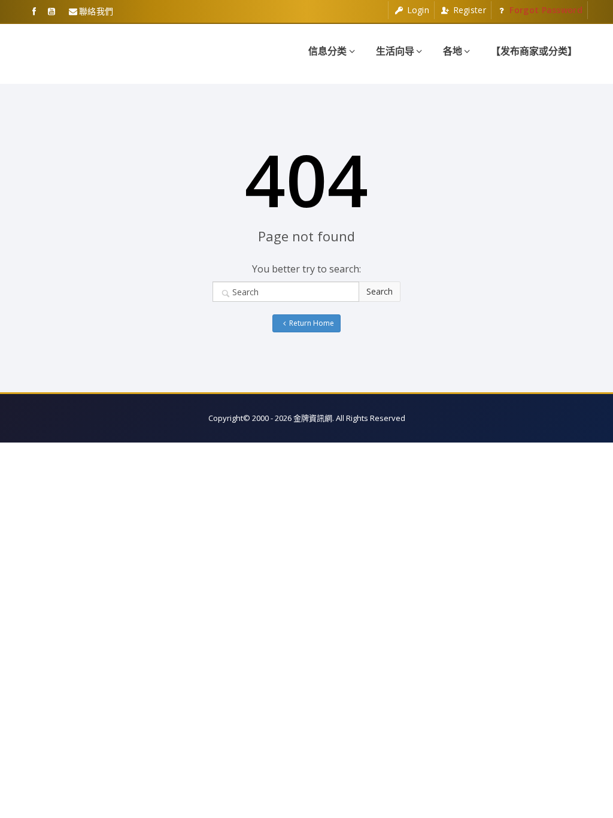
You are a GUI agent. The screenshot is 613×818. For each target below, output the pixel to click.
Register (468, 10)
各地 (452, 50)
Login (416, 10)
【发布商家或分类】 (534, 50)
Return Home (311, 323)
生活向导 (395, 50)
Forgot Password (544, 10)
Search (379, 291)
